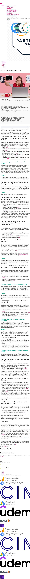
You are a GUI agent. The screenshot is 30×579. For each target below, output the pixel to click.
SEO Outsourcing (9, 13)
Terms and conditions (8, 474)
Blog (2, 63)
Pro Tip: (3, 105)
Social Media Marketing (10, 7)
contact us (5, 446)
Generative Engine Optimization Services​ (13, 14)
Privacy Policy (2, 474)
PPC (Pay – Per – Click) (10, 6)
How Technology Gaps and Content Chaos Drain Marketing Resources (13, 117)
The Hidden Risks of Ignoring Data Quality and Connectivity (11, 119)
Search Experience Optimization (11, 9)
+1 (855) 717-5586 (3, 467)
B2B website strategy (19, 218)
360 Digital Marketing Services (11, 15)
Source (7, 147)
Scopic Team (5, 71)
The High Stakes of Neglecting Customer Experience (10, 120)
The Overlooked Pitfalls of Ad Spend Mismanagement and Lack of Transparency (14, 107)
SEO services (3, 434)
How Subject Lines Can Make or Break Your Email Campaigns (11, 121)
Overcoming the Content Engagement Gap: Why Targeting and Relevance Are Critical (15, 100)
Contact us (8, 20)
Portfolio (3, 61)
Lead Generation (9, 8)
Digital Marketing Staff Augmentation (12, 10)
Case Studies (4, 62)
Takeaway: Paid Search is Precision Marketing (10, 111)
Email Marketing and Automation (11, 12)
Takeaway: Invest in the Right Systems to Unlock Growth (11, 118)
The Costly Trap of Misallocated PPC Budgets (8, 108)
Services (3, 5)
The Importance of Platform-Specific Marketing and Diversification (12, 106)
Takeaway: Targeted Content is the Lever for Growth (11, 101)
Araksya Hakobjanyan (24, 437)
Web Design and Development (11, 11)
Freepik (15, 444)
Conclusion (3, 122)
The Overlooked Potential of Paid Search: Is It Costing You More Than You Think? (14, 110)
